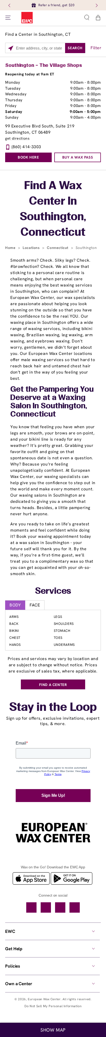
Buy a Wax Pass (77, 157)
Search (75, 48)
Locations (32, 247)
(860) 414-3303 (26, 146)
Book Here (28, 157)
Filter (96, 48)
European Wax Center (44, 999)
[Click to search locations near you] (10, 48)
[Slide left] (9, 5)
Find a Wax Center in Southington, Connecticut (53, 209)
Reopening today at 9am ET (29, 74)
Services (53, 591)
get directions (17, 138)
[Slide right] (96, 5)
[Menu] (8, 17)
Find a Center (53, 684)
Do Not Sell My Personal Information (53, 1006)
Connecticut (58, 247)
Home (11, 247)
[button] (86, 17)
